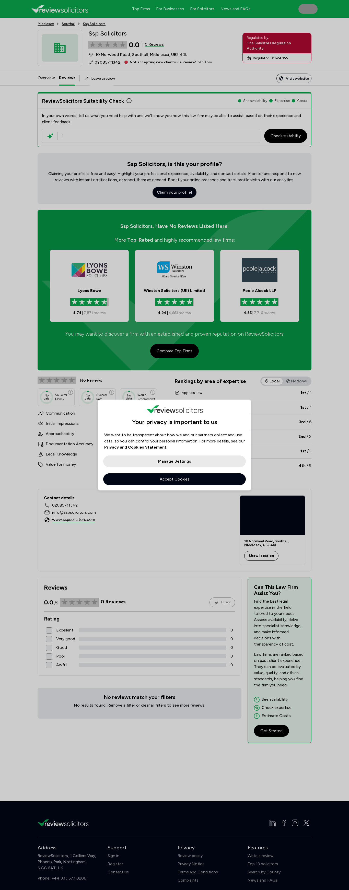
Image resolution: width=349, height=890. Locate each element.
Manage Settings (174, 461)
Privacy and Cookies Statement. (135, 447)
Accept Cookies (175, 479)
